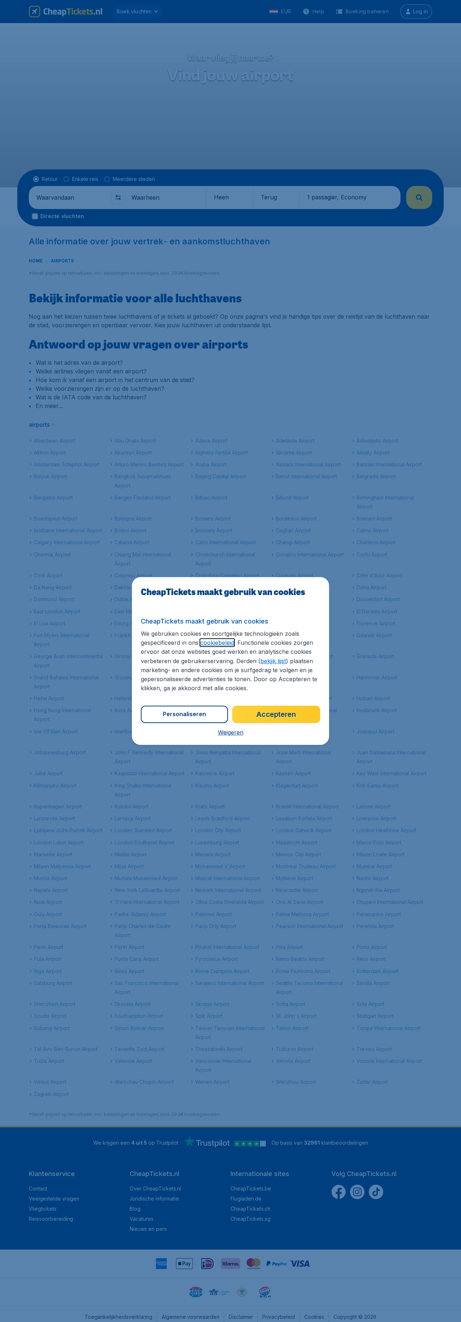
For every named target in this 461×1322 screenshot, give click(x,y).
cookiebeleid (217, 642)
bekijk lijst (273, 661)
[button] (230, 732)
